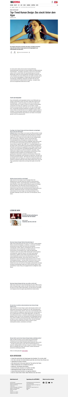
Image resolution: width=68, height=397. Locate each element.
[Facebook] (43, 382)
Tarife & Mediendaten (30, 383)
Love (21, 5)
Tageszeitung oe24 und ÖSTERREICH (32, 379)
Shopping (33, 5)
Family (24, 5)
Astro (37, 5)
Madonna (16, 7)
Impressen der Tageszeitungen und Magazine (32, 388)
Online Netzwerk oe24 (14, 379)
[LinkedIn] (52, 382)
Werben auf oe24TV (13, 389)
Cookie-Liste (12, 386)
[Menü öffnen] (57, 5)
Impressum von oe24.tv (14, 393)
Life (19, 5)
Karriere (28, 5)
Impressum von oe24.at (14, 392)
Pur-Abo (11, 390)
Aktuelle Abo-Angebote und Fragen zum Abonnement (33, 385)
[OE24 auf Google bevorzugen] (29, 52)
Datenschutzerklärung (14, 385)
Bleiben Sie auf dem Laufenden (48, 379)
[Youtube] (49, 382)
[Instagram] (46, 382)
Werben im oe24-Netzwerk (14, 388)
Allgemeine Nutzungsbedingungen (16, 383)
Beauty (15, 5)
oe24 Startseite (12, 382)
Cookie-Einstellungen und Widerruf (16, 387)
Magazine (13, 7)
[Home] (10, 7)
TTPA (27, 389)
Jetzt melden (25, 351)
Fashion (11, 5)
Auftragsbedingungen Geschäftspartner (33, 382)
